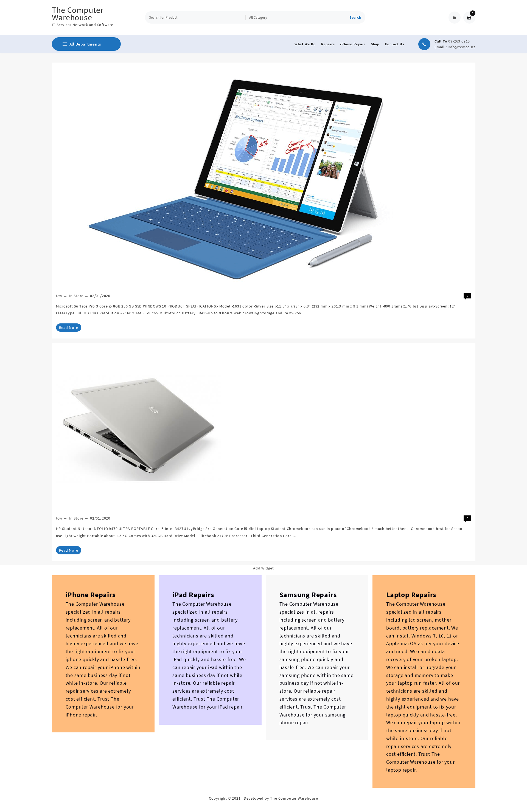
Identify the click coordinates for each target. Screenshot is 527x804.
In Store (76, 295)
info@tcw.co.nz (461, 46)
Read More (68, 327)
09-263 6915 (459, 41)
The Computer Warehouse (78, 13)
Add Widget (263, 568)
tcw (59, 295)
